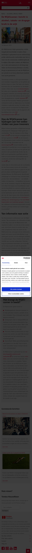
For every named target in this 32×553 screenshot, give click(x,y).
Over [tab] (26, 262)
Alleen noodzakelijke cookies (16, 293)
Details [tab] (16, 262)
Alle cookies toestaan (16, 289)
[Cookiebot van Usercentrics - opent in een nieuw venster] (23, 258)
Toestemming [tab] (5, 262)
